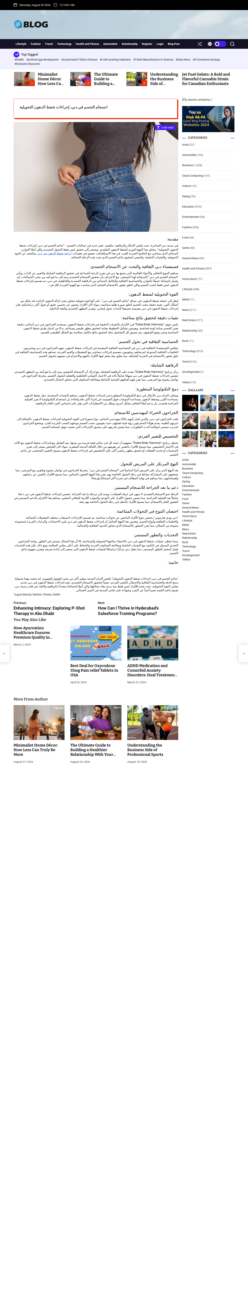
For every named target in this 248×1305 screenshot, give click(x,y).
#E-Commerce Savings (206, 59)
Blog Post (174, 43)
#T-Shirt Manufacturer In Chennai (153, 59)
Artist (185, 144)
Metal (185, 299)
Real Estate (189, 320)
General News (190, 258)
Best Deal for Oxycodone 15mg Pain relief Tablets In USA (94, 670)
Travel (49, 43)
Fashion (36, 43)
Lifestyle (21, 43)
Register (147, 43)
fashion (37, 594)
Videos (186, 382)
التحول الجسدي (51, 578)
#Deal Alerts (183, 59)
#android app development (42, 59)
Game (185, 248)
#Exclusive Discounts (27, 63)
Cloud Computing (192, 175)
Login (160, 43)
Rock (185, 340)
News (185, 309)
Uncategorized (191, 371)
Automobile (110, 43)
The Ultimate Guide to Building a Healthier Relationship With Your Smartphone (91, 752)
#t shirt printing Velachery (115, 59)
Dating (186, 196)
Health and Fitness (87, 43)
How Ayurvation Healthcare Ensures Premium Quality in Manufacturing (32, 635)
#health (19, 59)
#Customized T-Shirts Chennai (79, 59)
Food (185, 237)
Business (187, 165)
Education (188, 206)
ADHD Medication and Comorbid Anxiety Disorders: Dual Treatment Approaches (151, 672)
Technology (64, 43)
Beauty (27, 594)
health (56, 594)
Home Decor (189, 278)
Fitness (47, 594)
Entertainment (190, 216)
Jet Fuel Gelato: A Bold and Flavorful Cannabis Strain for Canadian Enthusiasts (206, 79)
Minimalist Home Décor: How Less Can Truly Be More (50, 81)
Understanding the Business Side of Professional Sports (145, 750)
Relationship (130, 43)
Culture (186, 185)
